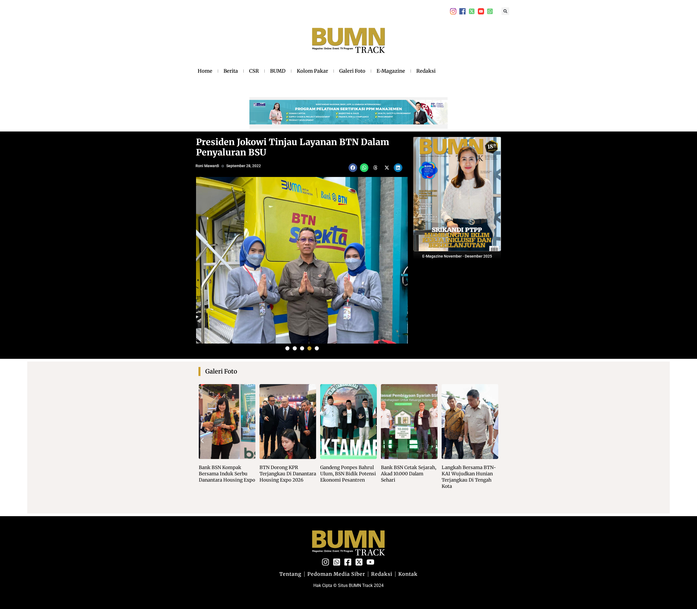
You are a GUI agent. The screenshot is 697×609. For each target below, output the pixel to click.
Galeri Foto (352, 71)
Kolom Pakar (312, 71)
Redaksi (426, 71)
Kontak (408, 574)
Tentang (290, 574)
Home (205, 71)
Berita (231, 71)
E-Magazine (391, 71)
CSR (254, 71)
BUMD (278, 71)
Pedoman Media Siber (336, 574)
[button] (505, 11)
